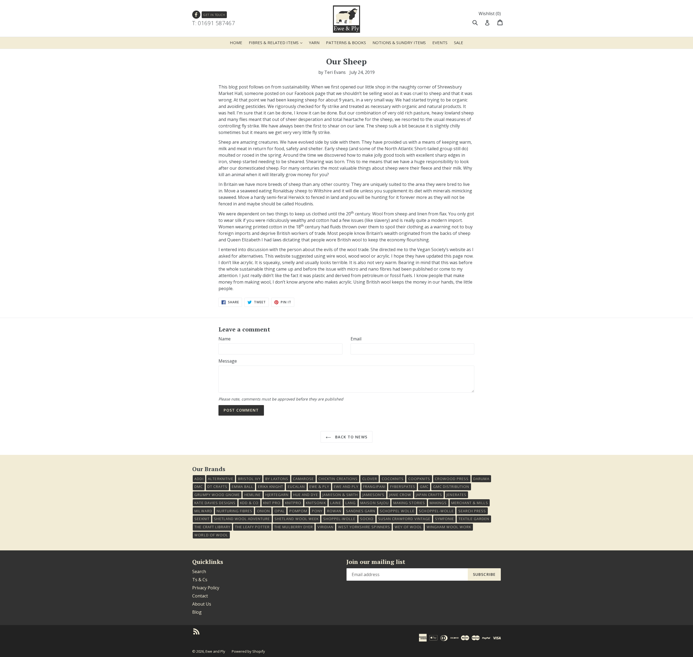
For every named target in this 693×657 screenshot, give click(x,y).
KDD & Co (249, 502)
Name (224, 339)
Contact (200, 596)
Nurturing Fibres (234, 510)
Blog (197, 612)
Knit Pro (271, 502)
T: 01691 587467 (213, 23)
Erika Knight (270, 486)
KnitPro (293, 502)
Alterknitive (220, 478)
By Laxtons (276, 478)
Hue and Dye (305, 494)
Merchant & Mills (469, 502)
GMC (424, 486)
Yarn (314, 42)
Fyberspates (402, 486)
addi (198, 478)
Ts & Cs (199, 580)
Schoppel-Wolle (436, 510)
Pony (317, 510)
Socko (367, 518)
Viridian (326, 526)
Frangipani (374, 486)
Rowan (334, 510)
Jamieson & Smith (340, 494)
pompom (298, 510)
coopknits (419, 478)
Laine (335, 502)
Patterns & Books (346, 42)
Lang (350, 502)
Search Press (472, 510)
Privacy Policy (205, 588)
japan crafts (429, 494)
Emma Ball (242, 486)
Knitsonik (316, 502)
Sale (458, 42)
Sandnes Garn (360, 510)
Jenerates (456, 494)
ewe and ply (346, 486)
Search (199, 571)
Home (236, 42)
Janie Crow (400, 494)
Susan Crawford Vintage (404, 518)
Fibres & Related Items (277, 42)
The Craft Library (212, 526)
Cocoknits (393, 478)
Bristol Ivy (249, 478)
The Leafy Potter (252, 526)
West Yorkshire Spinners (364, 526)
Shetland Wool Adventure (242, 518)
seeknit (201, 518)
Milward (203, 510)
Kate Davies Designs (215, 502)
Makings (438, 502)
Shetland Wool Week (296, 518)
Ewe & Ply (319, 486)
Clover (369, 478)
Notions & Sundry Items (399, 42)
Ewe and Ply (215, 651)
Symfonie (444, 518)
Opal (279, 510)
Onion (263, 510)
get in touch (214, 15)
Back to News (350, 436)
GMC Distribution (451, 486)
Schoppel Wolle (397, 510)
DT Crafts (217, 486)
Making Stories (409, 502)
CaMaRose (303, 478)
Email (356, 339)
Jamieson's (373, 494)
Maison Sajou (374, 502)
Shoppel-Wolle (339, 518)
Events (439, 42)
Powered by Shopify (248, 651)
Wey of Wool (408, 526)
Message (227, 361)
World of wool (211, 535)
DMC (198, 486)
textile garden (474, 518)
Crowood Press (452, 478)
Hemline (252, 494)
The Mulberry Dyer (293, 526)
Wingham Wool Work (449, 526)
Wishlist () (490, 14)
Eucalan (296, 486)
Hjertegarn (277, 494)
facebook (196, 15)
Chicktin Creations (338, 478)
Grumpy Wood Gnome (217, 494)
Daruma (481, 478)
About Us (201, 604)
